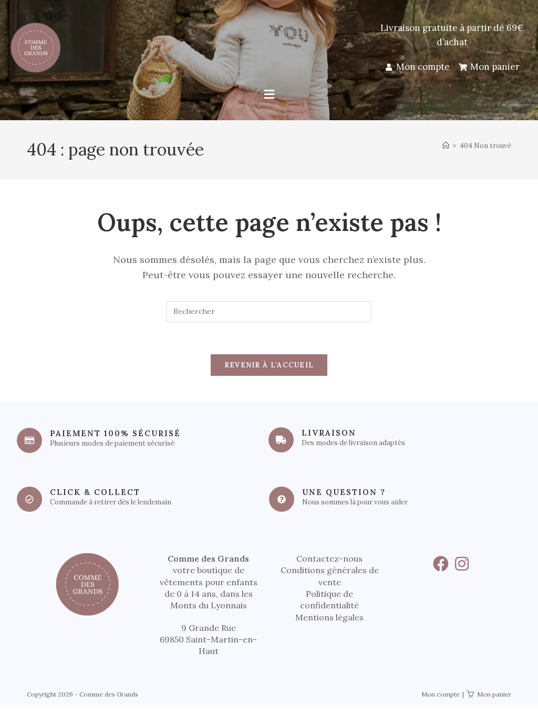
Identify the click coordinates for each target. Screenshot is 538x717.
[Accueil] (445, 145)
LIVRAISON (329, 433)
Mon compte (440, 694)
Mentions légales (329, 617)
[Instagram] (462, 564)
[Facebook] (441, 564)
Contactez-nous (329, 558)
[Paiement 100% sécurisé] (29, 440)
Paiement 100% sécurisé (115, 433)
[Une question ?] (281, 499)
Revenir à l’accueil (269, 365)
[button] (269, 94)
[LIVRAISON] (281, 439)
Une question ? (344, 492)
